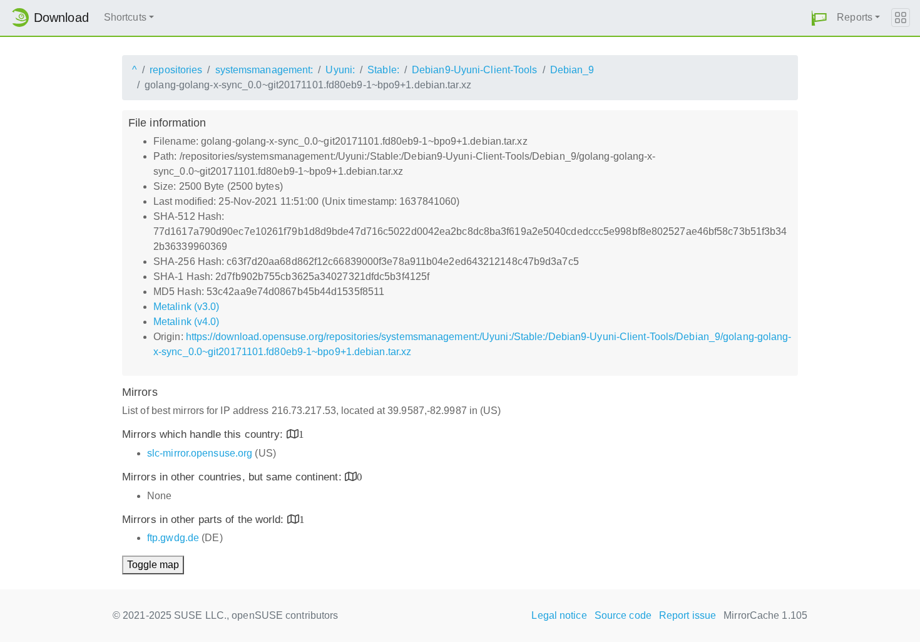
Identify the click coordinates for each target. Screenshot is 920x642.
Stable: (383, 70)
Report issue (687, 615)
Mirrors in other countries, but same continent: (233, 477)
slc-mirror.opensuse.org (199, 453)
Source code (623, 615)
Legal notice (558, 615)
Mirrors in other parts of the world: (204, 520)
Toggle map (153, 564)
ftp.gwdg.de (173, 537)
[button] (819, 18)
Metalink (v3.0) (186, 306)
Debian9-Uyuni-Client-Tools (475, 70)
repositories (176, 70)
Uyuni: (340, 70)
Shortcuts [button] (125, 17)
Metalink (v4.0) (186, 321)
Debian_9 (572, 70)
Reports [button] (854, 17)
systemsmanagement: (264, 70)
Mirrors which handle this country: (204, 434)
